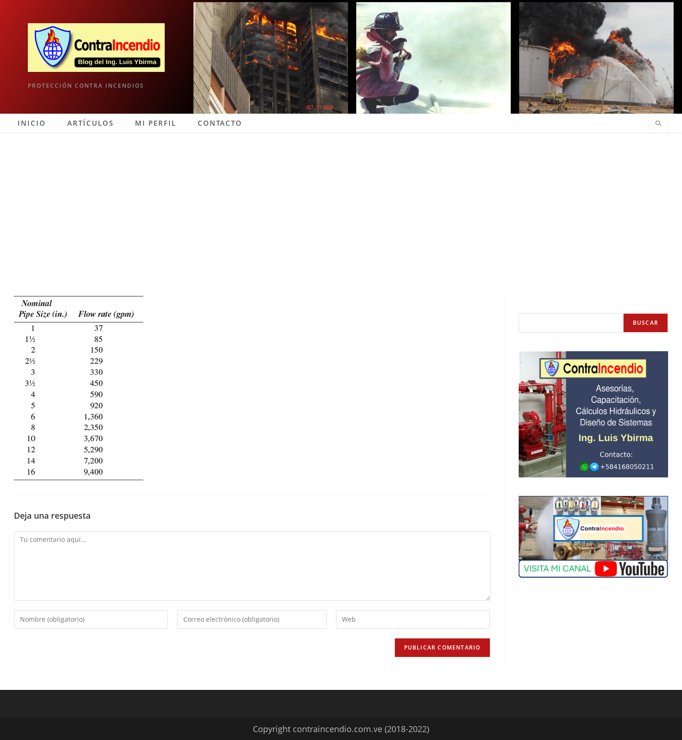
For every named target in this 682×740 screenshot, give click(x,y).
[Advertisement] (341, 202)
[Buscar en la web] (658, 124)
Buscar (645, 323)
